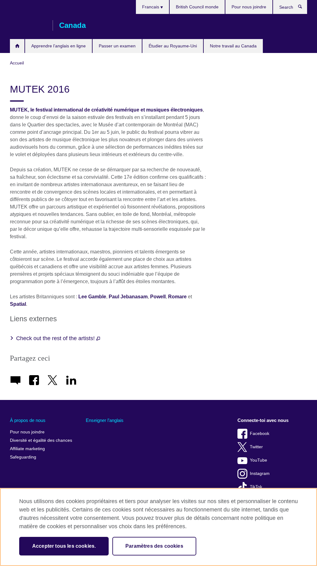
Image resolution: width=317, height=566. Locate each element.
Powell (158, 296)
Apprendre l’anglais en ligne (58, 45)
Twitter (256, 447)
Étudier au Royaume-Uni (173, 45)
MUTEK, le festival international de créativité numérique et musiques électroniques (106, 109)
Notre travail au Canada (233, 45)
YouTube (258, 460)
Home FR (17, 46)
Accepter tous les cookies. (64, 546)
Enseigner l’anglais (105, 420)
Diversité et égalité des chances (41, 440)
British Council (28, 25)
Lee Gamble (92, 296)
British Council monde (197, 6)
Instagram (260, 473)
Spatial (18, 304)
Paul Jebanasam (128, 296)
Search (303, 8)
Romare (177, 296)
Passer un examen (117, 45)
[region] (158, 527)
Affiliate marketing (27, 448)
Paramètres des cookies (154, 546)
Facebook (259, 433)
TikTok (256, 487)
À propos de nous (28, 420)
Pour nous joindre (249, 6)
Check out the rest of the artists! (56, 338)
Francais (151, 6)
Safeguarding (23, 457)
